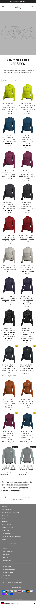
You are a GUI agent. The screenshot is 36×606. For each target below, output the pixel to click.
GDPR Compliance (6, 533)
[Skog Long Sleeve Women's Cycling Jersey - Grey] (23, 474)
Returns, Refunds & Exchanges (10, 512)
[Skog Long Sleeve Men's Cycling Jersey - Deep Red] (1, 474)
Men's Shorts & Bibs (7, 551)
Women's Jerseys (6, 566)
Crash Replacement (7, 509)
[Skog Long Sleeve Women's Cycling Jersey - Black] (25, 474)
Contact (3, 518)
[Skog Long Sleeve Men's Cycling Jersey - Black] (7, 474)
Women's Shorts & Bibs (8, 569)
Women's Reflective (7, 572)
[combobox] (18, 603)
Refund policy (5, 515)
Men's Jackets (5, 554)
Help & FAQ (4, 521)
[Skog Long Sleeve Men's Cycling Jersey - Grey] (5, 474)
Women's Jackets (6, 575)
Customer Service (8, 544)
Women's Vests (5, 578)
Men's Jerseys (5, 548)
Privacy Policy (5, 530)
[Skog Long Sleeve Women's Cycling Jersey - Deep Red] (19, 474)
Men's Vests (4, 557)
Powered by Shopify (18, 599)
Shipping (4, 506)
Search (3, 539)
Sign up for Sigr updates (11, 583)
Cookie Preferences (7, 527)
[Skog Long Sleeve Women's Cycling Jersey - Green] (21, 474)
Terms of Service (6, 524)
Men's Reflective (6, 560)
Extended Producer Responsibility (11, 536)
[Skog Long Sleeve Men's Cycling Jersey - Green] (3, 474)
